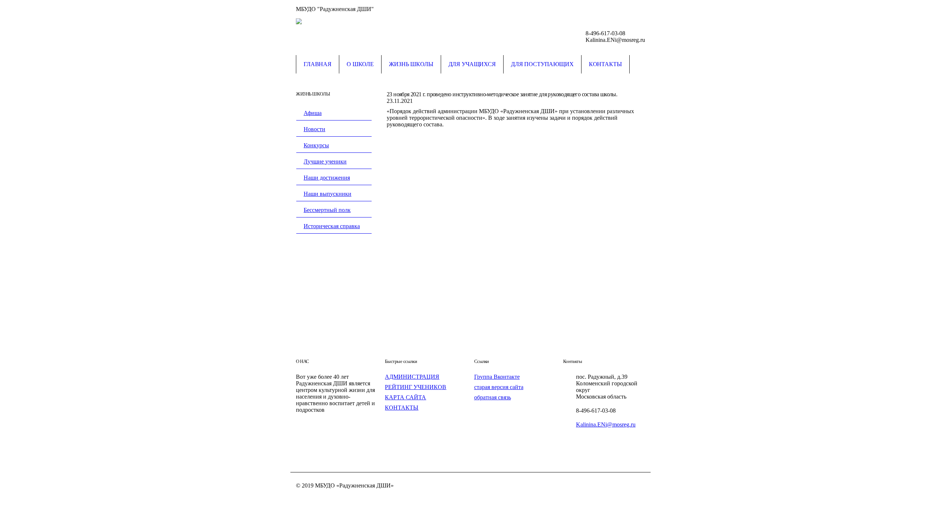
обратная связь (492, 397)
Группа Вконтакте (497, 377)
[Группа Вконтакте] (640, 9)
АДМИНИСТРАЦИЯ (412, 377)
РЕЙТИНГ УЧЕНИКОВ (415, 387)
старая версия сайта (498, 387)
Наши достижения (327, 177)
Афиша (313, 113)
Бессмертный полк (327, 210)
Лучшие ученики (325, 161)
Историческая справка (332, 226)
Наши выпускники (327, 194)
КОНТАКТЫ (401, 407)
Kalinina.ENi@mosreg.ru (606, 424)
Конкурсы (316, 145)
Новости (314, 129)
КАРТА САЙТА (405, 397)
